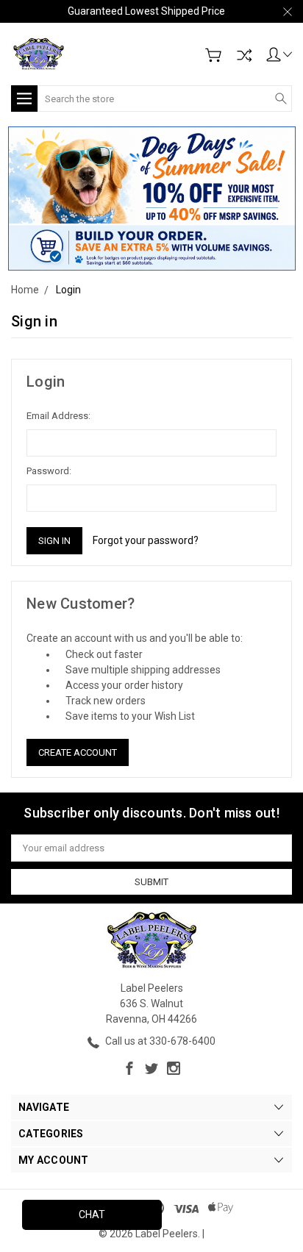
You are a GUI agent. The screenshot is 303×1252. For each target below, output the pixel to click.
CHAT (92, 1214)
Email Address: (58, 415)
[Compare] (244, 55)
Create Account (77, 752)
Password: (48, 470)
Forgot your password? (146, 540)
